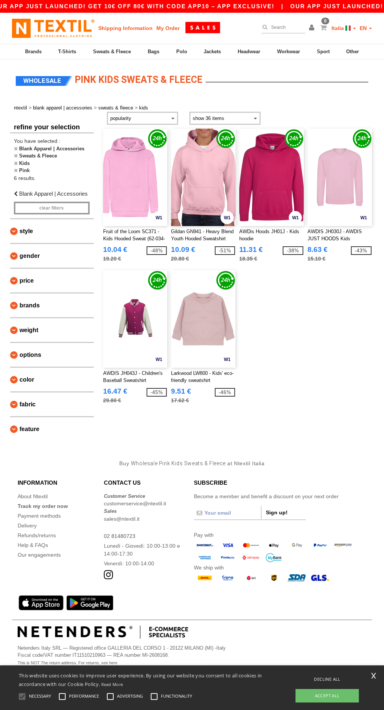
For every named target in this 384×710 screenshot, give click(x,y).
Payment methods (39, 516)
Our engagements (39, 555)
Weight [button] (29, 330)
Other (352, 51)
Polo (181, 51)
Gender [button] (30, 256)
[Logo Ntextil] (53, 28)
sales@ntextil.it (122, 519)
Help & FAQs (33, 545)
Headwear (249, 51)
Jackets (212, 51)
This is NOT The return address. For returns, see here (67, 663)
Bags (153, 51)
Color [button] (27, 379)
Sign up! (277, 512)
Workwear (288, 51)
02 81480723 (119, 536)
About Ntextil (33, 496)
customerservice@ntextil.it (135, 503)
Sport (323, 51)
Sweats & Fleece (112, 51)
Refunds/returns (37, 535)
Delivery (27, 526)
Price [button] (27, 280)
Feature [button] (29, 429)
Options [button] (30, 355)
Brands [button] (30, 305)
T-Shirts (67, 51)
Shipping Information (125, 28)
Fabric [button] (28, 404)
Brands (33, 51)
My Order (168, 28)
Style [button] (26, 231)
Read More (112, 684)
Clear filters (51, 208)
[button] (312, 28)
